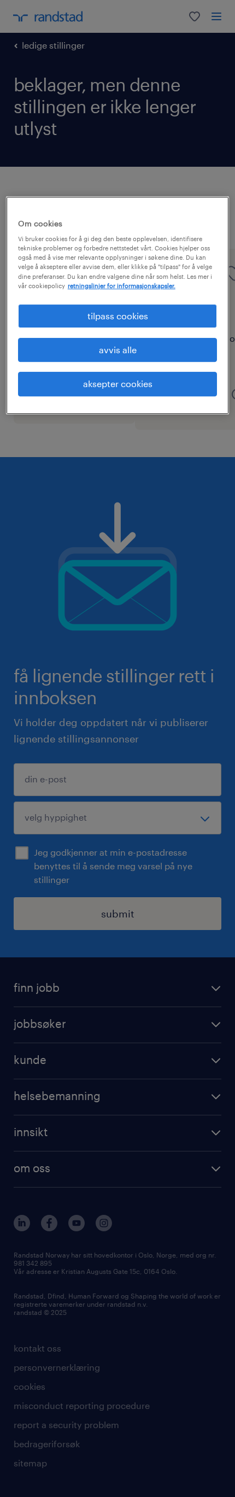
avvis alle (118, 349)
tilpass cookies (117, 316)
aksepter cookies (117, 384)
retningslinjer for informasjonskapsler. (121, 285)
